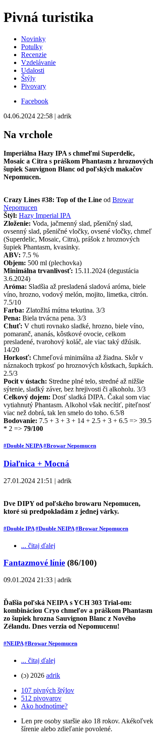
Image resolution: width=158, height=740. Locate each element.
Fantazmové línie (34, 562)
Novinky (33, 39)
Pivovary (33, 86)
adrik (53, 675)
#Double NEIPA (23, 445)
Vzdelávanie (38, 62)
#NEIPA (13, 643)
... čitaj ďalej (38, 545)
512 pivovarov (41, 698)
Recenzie (34, 54)
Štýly (28, 78)
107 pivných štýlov (47, 690)
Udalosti (32, 70)
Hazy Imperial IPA (45, 215)
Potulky (32, 46)
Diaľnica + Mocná (36, 463)
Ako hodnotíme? (44, 706)
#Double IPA (19, 528)
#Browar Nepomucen (69, 445)
